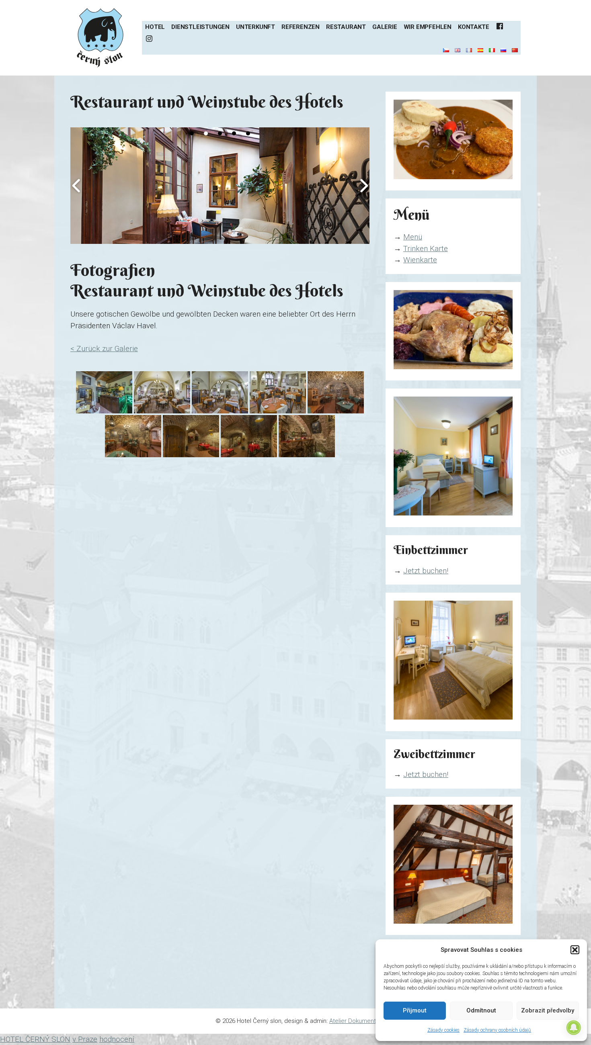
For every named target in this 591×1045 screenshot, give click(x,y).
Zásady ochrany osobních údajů (497, 1030)
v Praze (84, 1039)
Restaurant (346, 27)
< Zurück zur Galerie (104, 348)
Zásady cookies (443, 1030)
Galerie (384, 27)
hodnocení (116, 1039)
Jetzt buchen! (425, 570)
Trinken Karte (425, 248)
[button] (575, 950)
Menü (412, 236)
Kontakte (473, 27)
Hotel (155, 27)
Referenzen (300, 27)
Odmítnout (481, 1010)
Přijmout (415, 1010)
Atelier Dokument (352, 1021)
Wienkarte (420, 259)
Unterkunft (255, 27)
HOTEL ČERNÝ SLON (35, 1039)
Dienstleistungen (200, 27)
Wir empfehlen (427, 27)
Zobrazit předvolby (547, 1010)
